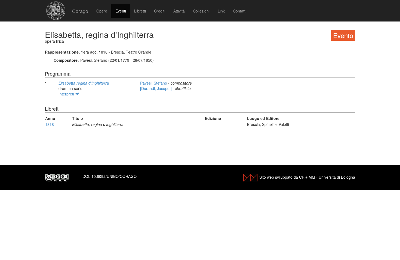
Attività (179, 11)
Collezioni (201, 11)
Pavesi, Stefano (154, 83)
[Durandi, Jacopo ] (156, 88)
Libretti (140, 11)
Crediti (159, 11)
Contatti (239, 11)
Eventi (120, 11)
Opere (101, 11)
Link (221, 11)
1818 (49, 124)
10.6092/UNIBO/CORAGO (114, 176)
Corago (80, 10)
